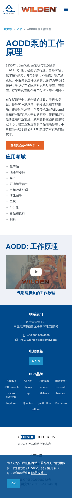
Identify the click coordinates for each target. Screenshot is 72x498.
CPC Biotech (11, 387)
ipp (28, 393)
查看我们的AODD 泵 (23, 145)
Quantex (28, 403)
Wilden (36, 409)
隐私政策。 (39, 472)
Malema (44, 393)
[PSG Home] (10, 9)
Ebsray (28, 387)
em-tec (44, 387)
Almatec (44, 380)
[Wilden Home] (39, 9)
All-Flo (28, 380)
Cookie (33, 468)
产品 (19, 29)
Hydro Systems (11, 395)
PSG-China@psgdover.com (38, 339)
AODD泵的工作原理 (39, 29)
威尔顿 (8, 29)
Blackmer (60, 380)
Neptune (11, 403)
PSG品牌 (36, 374)
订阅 (37, 360)
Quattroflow (44, 403)
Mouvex (60, 393)
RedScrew (61, 403)
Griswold (60, 387)
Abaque (11, 380)
